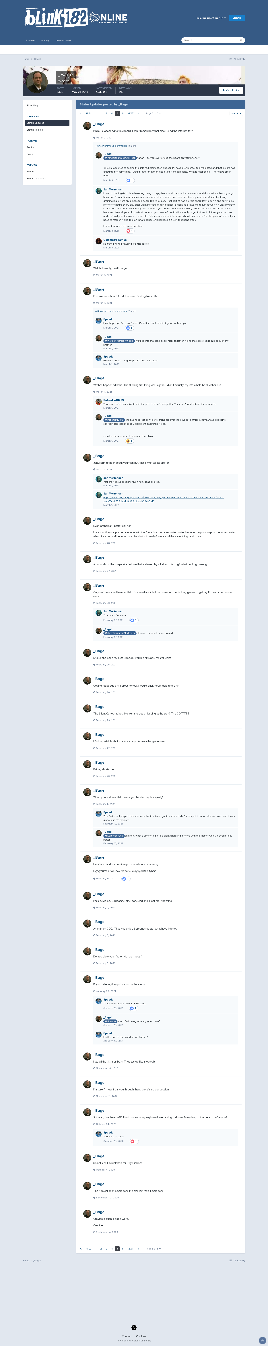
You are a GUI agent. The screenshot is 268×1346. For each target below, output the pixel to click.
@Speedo (110, 1021)
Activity (45, 40)
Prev (88, 113)
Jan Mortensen (113, 189)
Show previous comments (116, 145)
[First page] (80, 113)
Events (30, 171)
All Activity (32, 105)
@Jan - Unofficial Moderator (120, 633)
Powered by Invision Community (134, 1340)
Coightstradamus (115, 239)
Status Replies (35, 129)
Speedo (108, 319)
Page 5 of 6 (152, 113)
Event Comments (36, 178)
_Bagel (99, 124)
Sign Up (237, 17)
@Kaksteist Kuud (114, 836)
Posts (30, 153)
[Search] (241, 40)
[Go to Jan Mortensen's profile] (99, 191)
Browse (30, 40)
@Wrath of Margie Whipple (119, 341)
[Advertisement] (132, 1294)
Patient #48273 (113, 400)
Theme (126, 1336)
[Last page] (138, 113)
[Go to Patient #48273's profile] (99, 402)
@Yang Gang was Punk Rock (120, 158)
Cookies (141, 1336)
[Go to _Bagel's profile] (87, 126)
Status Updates (224, 40)
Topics (30, 147)
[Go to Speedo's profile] (99, 321)
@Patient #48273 (114, 420)
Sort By (235, 113)
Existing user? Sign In (210, 17)
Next (130, 113)
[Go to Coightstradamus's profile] (99, 241)
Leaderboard (63, 40)
